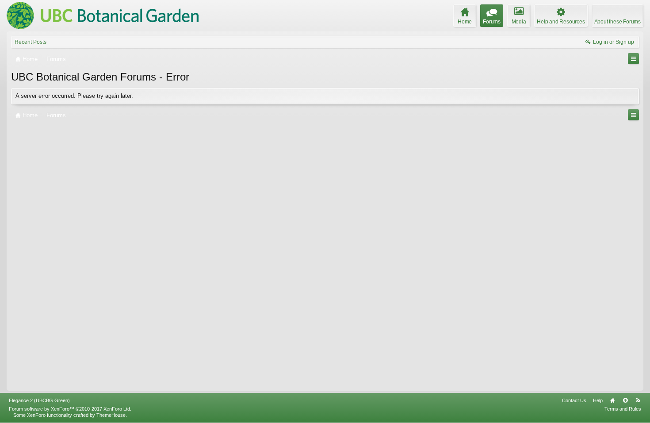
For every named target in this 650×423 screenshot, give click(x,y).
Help (598, 400)
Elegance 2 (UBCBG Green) (39, 400)
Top (625, 400)
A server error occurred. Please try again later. (74, 95)
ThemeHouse (111, 415)
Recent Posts (30, 42)
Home (612, 400)
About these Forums (617, 22)
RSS (638, 400)
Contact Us (574, 400)
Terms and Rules (622, 408)
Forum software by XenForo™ (70, 408)
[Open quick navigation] (633, 58)
